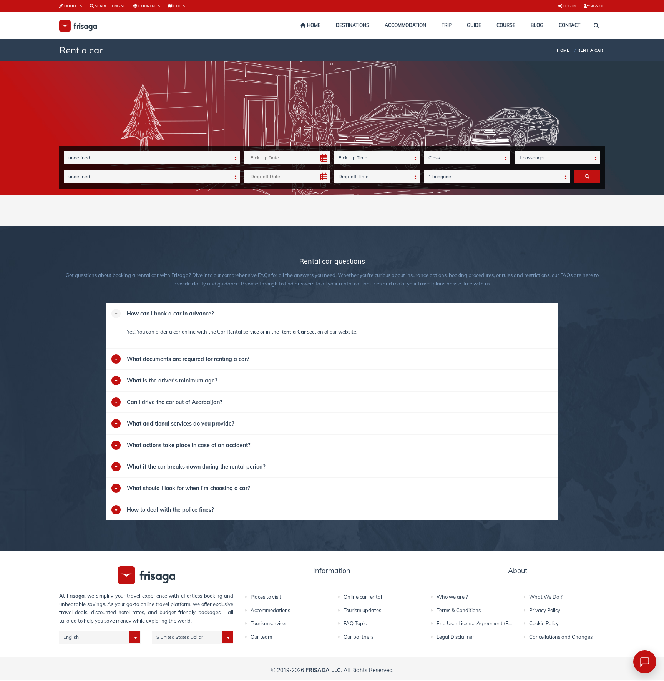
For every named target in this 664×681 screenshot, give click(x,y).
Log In (569, 5)
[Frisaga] (146, 575)
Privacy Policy (544, 610)
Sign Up (596, 5)
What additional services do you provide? (180, 423)
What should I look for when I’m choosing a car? (188, 488)
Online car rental (363, 597)
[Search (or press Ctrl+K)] (596, 25)
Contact (569, 25)
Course (505, 25)
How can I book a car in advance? (170, 313)
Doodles (72, 5)
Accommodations (270, 610)
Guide (474, 25)
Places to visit (266, 597)
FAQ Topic (355, 623)
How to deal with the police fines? (170, 509)
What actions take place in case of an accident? (188, 445)
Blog (537, 25)
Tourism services (269, 623)
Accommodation (405, 25)
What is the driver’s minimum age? (172, 380)
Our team (261, 637)
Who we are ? (452, 597)
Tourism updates (362, 610)
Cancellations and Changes (561, 637)
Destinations (352, 25)
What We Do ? (546, 597)
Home (313, 25)
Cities (178, 5)
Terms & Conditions (459, 610)
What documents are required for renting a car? (188, 359)
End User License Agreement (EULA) (478, 623)
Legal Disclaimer (455, 637)
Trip (447, 25)
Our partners (359, 637)
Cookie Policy (544, 623)
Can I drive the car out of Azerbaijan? (174, 402)
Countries (148, 5)
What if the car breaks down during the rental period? (196, 466)
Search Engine (110, 5)
